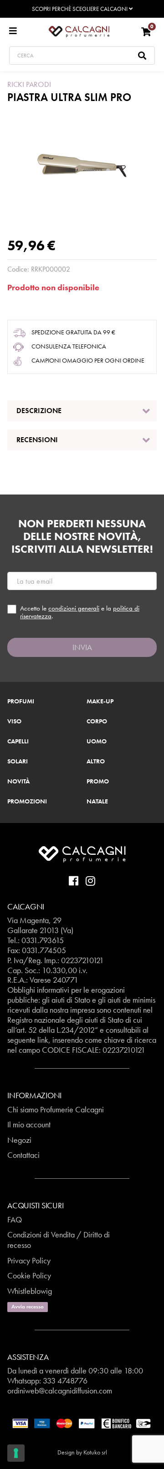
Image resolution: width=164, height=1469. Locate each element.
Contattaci (23, 1155)
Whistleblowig (29, 1291)
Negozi (19, 1140)
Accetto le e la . (79, 612)
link (42, 1040)
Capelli (18, 741)
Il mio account (29, 1124)
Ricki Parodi (29, 84)
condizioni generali (73, 608)
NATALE (97, 801)
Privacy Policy (29, 1260)
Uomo (97, 741)
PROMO (98, 781)
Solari (17, 761)
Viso (14, 721)
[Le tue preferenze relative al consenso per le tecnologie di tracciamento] (16, 1453)
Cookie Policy (29, 1275)
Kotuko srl (95, 1452)
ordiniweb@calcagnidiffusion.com (59, 1390)
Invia (82, 647)
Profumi (20, 701)
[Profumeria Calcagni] (79, 31)
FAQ (14, 1219)
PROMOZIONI (27, 801)
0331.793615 (42, 940)
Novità (18, 781)
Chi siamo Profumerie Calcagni (55, 1109)
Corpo (97, 721)
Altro (96, 761)
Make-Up (100, 701)
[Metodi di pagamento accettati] (82, 1423)
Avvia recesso (27, 1306)
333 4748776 (65, 1380)
